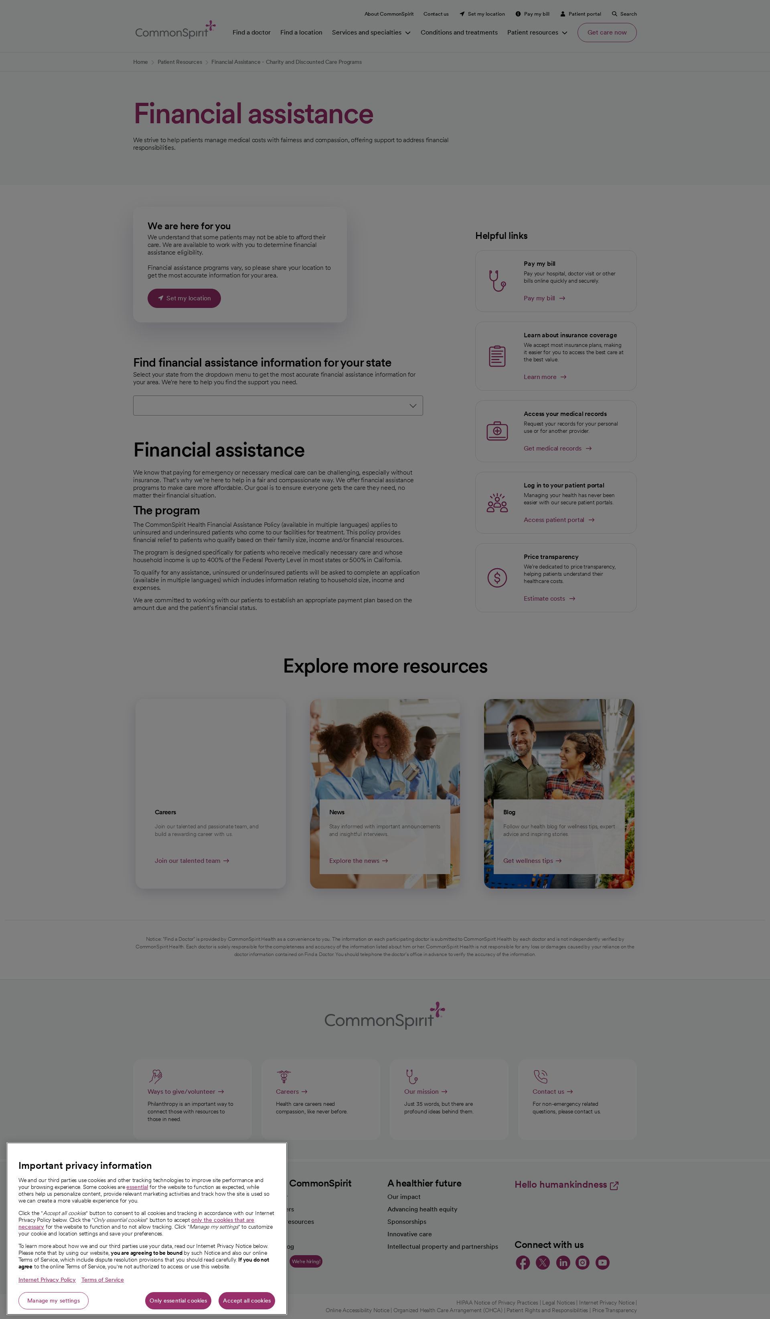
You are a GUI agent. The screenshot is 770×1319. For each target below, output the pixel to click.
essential (137, 1187)
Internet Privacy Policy (47, 1279)
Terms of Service (102, 1279)
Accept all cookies (247, 1300)
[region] (146, 1228)
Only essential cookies (178, 1300)
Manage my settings (53, 1300)
